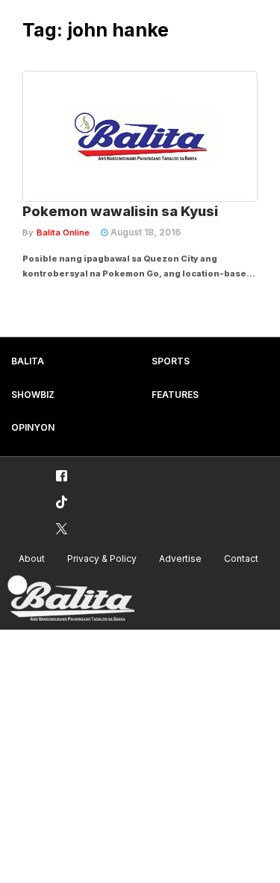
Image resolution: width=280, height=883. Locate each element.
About (32, 558)
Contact (241, 558)
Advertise (180, 558)
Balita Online (63, 232)
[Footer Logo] (70, 598)
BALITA (27, 361)
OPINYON (33, 427)
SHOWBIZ (33, 394)
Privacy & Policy (102, 558)
